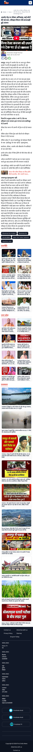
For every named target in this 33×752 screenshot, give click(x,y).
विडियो (3, 670)
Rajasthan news (6, 241)
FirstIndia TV (18, 724)
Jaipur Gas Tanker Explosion (21, 237)
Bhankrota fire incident (8, 233)
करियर (3, 681)
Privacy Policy (8, 633)
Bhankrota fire (23, 233)
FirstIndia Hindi (18, 710)
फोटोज (3, 679)
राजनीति (4, 701)
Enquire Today (14, 637)
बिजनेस (4, 655)
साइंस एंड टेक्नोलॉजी (7, 703)
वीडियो (3, 699)
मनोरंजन (4, 657)
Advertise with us (22, 630)
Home (4, 12)
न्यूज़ (3, 666)
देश (3, 648)
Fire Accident (6, 237)
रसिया (3, 690)
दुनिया (3, 668)
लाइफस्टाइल (5, 677)
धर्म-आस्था (4, 692)
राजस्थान (4, 688)
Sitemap (19, 633)
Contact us (7, 630)
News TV (5, 646)
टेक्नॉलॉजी (4, 659)
